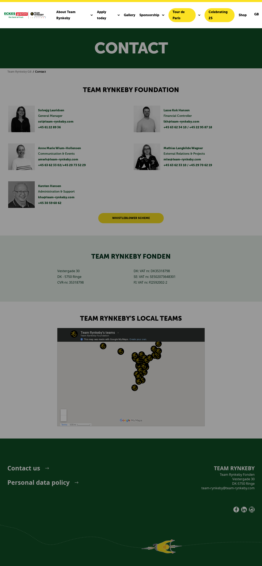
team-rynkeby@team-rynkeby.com (228, 488)
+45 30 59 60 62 (49, 203)
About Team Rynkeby (66, 15)
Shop (243, 15)
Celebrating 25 (218, 15)
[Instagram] (252, 509)
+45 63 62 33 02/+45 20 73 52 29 (62, 165)
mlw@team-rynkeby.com (182, 159)
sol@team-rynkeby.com (55, 121)
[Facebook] (236, 509)
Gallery (129, 15)
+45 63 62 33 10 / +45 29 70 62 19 (188, 165)
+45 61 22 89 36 (49, 127)
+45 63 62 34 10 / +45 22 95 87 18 (188, 127)
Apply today (101, 15)
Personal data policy (38, 482)
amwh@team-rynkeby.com (58, 159)
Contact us (23, 468)
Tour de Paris (179, 15)
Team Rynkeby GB (19, 71)
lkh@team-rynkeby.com (181, 121)
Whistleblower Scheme (131, 218)
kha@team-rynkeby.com (56, 197)
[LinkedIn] (244, 509)
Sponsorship (149, 15)
